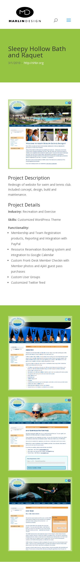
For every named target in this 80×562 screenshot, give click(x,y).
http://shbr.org (34, 63)
